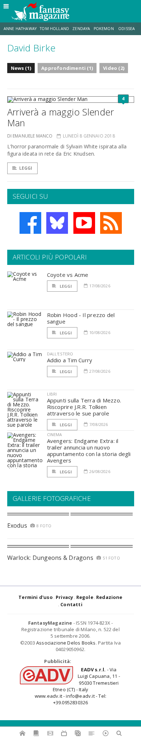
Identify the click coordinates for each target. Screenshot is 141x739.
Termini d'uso (35, 597)
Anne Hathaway (20, 28)
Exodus (17, 525)
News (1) (21, 68)
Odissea (126, 28)
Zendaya (81, 28)
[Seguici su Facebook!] (30, 223)
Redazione (109, 597)
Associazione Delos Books (66, 642)
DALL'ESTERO (60, 354)
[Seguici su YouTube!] (84, 223)
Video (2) (113, 68)
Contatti (71, 604)
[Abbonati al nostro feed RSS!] (111, 223)
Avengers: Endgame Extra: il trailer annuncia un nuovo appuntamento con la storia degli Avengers (89, 450)
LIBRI (52, 394)
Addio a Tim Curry (70, 360)
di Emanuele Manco (30, 136)
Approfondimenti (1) (67, 68)
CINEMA (54, 434)
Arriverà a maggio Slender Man (60, 117)
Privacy (64, 597)
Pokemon (104, 28)
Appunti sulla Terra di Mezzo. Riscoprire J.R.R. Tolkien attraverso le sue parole (84, 407)
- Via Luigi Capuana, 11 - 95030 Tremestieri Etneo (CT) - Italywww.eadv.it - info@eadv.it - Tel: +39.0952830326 (77, 686)
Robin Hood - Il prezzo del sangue (81, 318)
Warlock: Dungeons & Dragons (50, 558)
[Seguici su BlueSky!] (57, 223)
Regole (84, 597)
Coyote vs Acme (68, 274)
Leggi (26, 168)
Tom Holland (54, 28)
